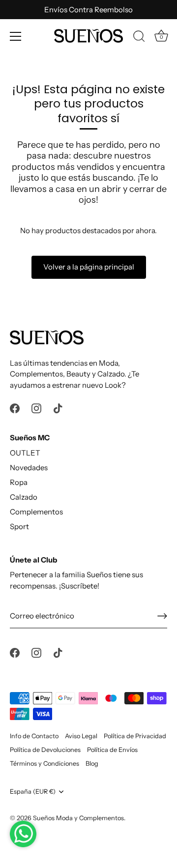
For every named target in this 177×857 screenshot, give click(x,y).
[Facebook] (15, 407)
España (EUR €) (33, 791)
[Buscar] (139, 38)
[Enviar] (162, 616)
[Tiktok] (58, 407)
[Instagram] (36, 407)
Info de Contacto (34, 736)
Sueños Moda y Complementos (78, 818)
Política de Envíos (112, 749)
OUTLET (25, 452)
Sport (19, 526)
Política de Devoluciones (45, 749)
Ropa (19, 482)
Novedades (29, 467)
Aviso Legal (81, 736)
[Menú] (16, 36)
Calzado (23, 497)
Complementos (36, 511)
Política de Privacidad (135, 736)
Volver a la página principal (88, 266)
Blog (92, 763)
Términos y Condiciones (44, 763)
